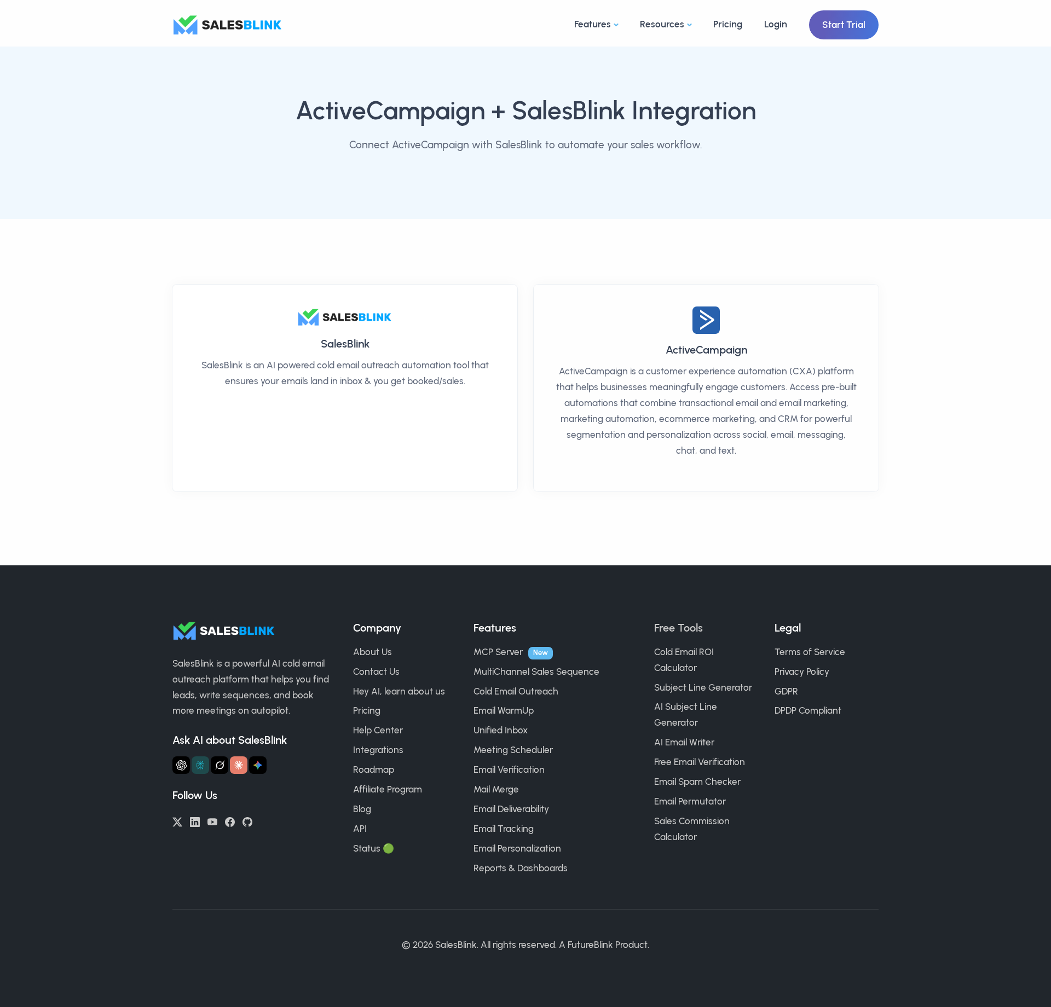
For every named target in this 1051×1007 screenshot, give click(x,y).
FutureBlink (590, 944)
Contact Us (376, 671)
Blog (362, 808)
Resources (662, 24)
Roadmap (373, 769)
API (360, 828)
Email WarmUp (503, 710)
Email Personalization (517, 848)
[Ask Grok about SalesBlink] (219, 765)
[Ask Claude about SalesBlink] (238, 765)
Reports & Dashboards (520, 868)
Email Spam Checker (697, 781)
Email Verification (509, 769)
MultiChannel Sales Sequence (536, 671)
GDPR (786, 691)
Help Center (378, 730)
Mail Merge (496, 789)
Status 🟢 (373, 848)
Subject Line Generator (703, 687)
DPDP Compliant (808, 710)
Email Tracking (503, 828)
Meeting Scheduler (513, 749)
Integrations (378, 749)
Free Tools (678, 627)
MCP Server (498, 651)
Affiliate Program (387, 789)
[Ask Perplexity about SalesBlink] (200, 765)
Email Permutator (690, 801)
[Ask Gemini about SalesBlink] (258, 765)
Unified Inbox (500, 730)
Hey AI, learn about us (399, 691)
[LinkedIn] (195, 821)
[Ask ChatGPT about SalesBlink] (181, 765)
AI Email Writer (684, 742)
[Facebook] (230, 821)
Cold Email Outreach (515, 691)
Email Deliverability (511, 808)
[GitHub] (247, 821)
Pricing (727, 24)
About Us (372, 651)
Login (775, 24)
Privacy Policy (802, 671)
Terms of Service (810, 651)
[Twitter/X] (177, 821)
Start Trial (843, 24)
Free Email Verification (699, 761)
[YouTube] (212, 821)
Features (592, 24)
